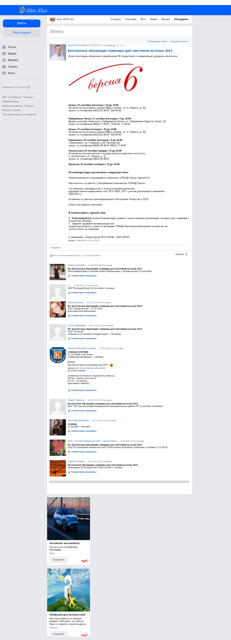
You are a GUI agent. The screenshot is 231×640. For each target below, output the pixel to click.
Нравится (56, 247)
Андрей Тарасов (76, 400)
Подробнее (58, 559)
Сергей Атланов (76, 461)
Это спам (120, 45)
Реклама (28, 97)
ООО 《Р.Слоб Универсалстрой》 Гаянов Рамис (92, 441)
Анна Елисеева (75, 302)
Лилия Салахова (76, 265)
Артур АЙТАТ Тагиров (78, 45)
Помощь (29, 105)
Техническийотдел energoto (82, 348)
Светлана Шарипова (78, 420)
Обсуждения (181, 19)
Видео (154, 19)
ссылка (108, 45)
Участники (131, 19)
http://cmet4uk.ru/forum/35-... (93, 368)
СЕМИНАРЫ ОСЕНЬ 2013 (87, 240)
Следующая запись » (179, 41)
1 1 (69, 285)
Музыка (166, 19)
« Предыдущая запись (157, 41)
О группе (116, 19)
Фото (144, 19)
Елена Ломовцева (77, 325)
